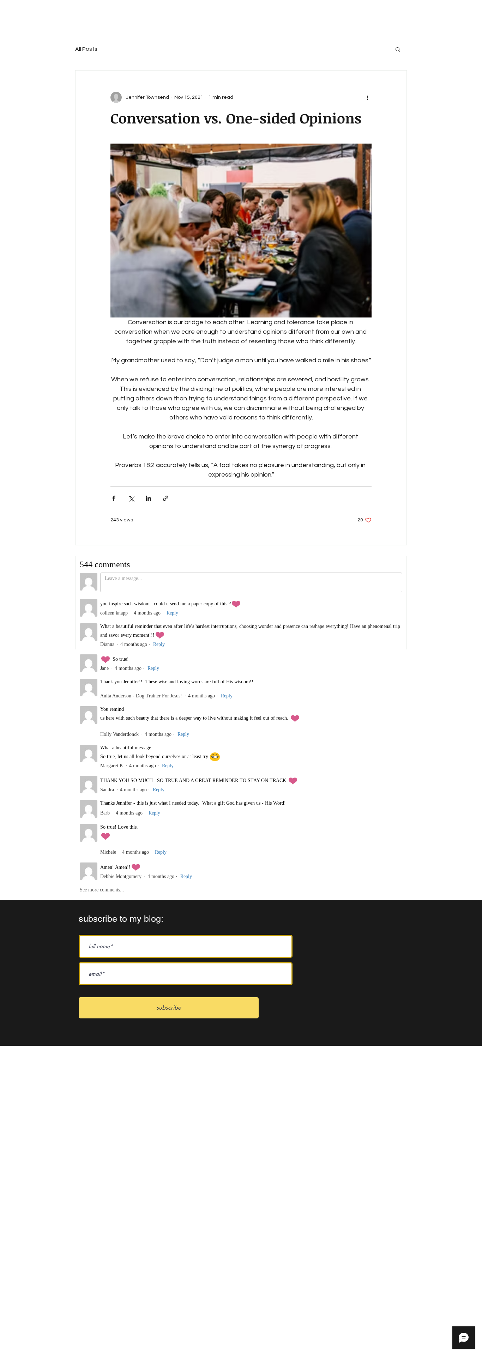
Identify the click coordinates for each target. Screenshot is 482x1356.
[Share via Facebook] (113, 498)
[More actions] (367, 97)
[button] (397, 49)
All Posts (86, 49)
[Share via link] (165, 498)
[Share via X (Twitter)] (131, 498)
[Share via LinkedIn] (148, 498)
